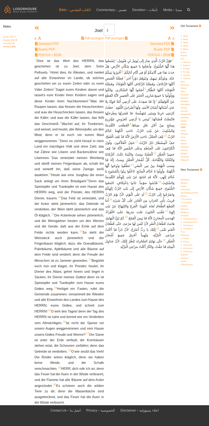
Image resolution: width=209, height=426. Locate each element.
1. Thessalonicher (189, 219)
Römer (184, 196)
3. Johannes (186, 251)
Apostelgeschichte (189, 193)
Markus (184, 183)
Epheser (185, 209)
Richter (184, 55)
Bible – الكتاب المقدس (75, 10)
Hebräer (184, 255)
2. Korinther (186, 202)
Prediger (185, 101)
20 (54, 384)
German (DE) (9, 46)
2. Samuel (185, 65)
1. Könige (185, 68)
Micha (183, 140)
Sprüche (185, 98)
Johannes (185, 189)
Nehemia (185, 85)
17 (87, 333)
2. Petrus (185, 242)
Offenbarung (187, 264)
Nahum (184, 143)
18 (69, 350)
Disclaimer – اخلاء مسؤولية (139, 410)
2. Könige (185, 72)
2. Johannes (186, 248)
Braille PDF (46, 49)
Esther (184, 88)
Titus (183, 232)
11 (52, 214)
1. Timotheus (187, 225)
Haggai (184, 153)
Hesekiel (185, 117)
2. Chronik (185, 78)
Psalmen (185, 95)
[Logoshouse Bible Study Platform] (27, 10)
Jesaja (184, 108)
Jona (183, 137)
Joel (183, 127)
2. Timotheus (187, 228)
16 (64, 321)
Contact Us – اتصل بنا (65, 410)
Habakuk (185, 147)
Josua (183, 52)
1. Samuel (185, 62)
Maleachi (185, 160)
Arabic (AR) (8, 37)
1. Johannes (186, 245)
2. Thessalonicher (189, 222)
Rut (182, 59)
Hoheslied (185, 104)
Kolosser (185, 215)
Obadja (184, 134)
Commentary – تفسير (111, 10)
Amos (183, 130)
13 (90, 259)
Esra (183, 82)
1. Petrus (185, 238)
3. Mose (184, 42)
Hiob (183, 91)
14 (55, 287)
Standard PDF (48, 43)
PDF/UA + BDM (49, 55)
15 (49, 310)
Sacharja (185, 157)
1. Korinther (186, 199)
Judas (183, 261)
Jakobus (185, 258)
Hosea (184, 124)
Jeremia (184, 111)
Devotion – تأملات (145, 10)
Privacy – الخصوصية (100, 410)
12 (80, 231)
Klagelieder (186, 114)
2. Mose (184, 39)
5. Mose (184, 49)
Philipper (185, 212)
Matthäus (185, 180)
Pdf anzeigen (94, 38)
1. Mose (184, 36)
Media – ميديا (172, 10)
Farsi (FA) (7, 43)
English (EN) (9, 40)
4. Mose (184, 46)
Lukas (183, 186)
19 (59, 367)
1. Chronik (185, 75)
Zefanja (184, 150)
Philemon (185, 235)
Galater (184, 206)
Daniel (184, 121)
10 (59, 197)
